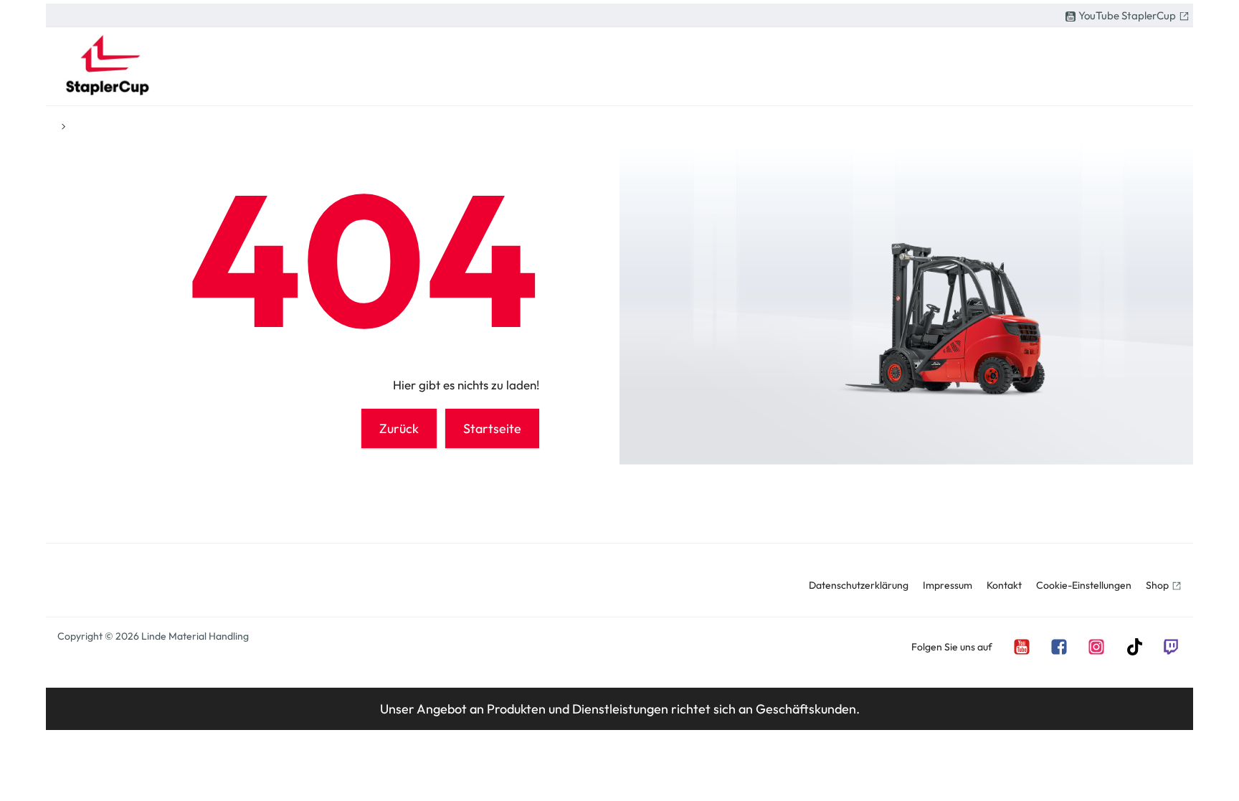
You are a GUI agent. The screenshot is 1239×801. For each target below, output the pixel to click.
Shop (1157, 585)
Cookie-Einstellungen (1083, 585)
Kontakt (1004, 585)
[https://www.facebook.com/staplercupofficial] (1058, 645)
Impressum (947, 585)
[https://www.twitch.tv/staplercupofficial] (1170, 645)
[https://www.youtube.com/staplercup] (1021, 645)
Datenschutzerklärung (858, 585)
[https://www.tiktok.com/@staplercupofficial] (1133, 645)
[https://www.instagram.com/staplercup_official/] (1095, 645)
